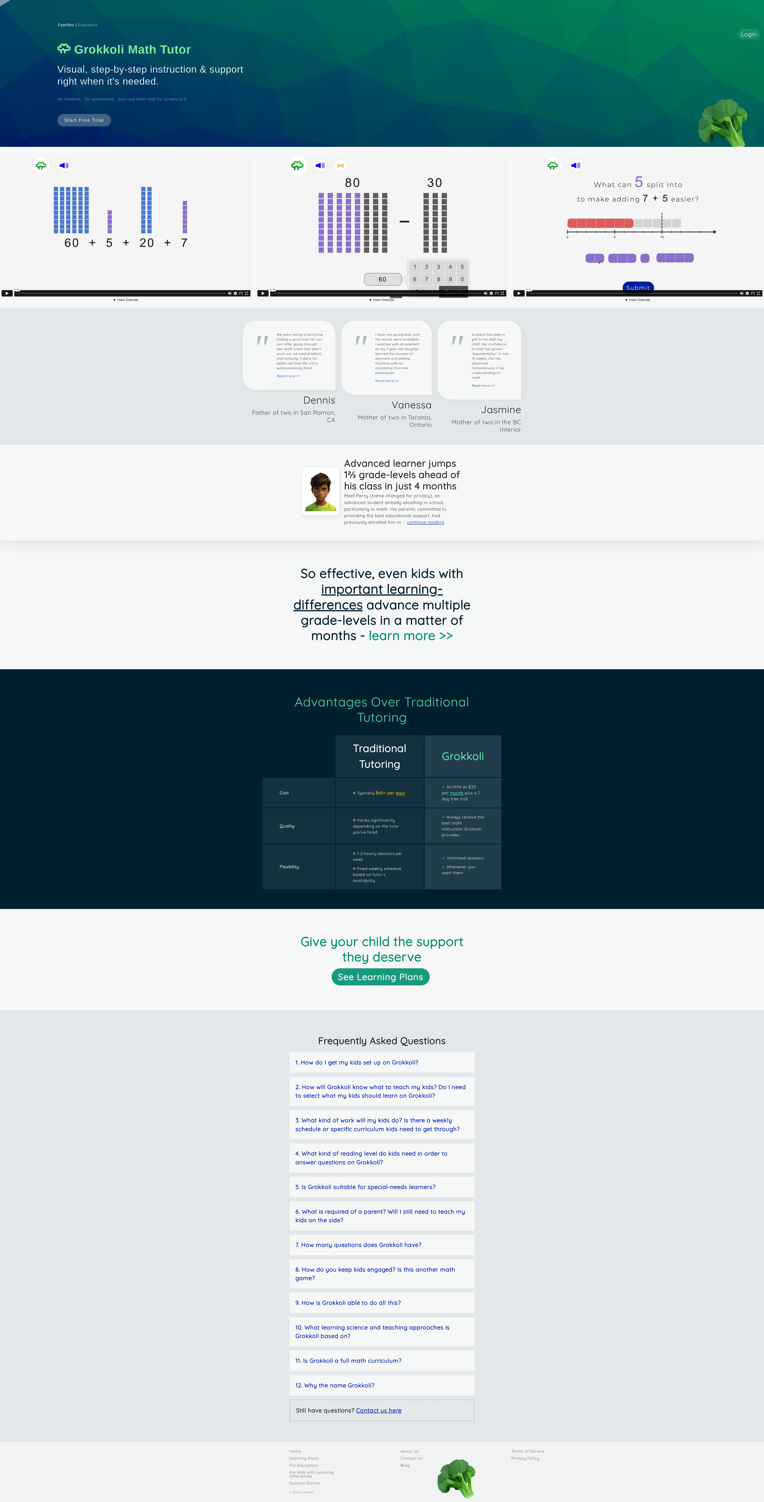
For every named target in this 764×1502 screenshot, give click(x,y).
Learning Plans (304, 1458)
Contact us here (378, 1410)
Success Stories (304, 1483)
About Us (410, 1451)
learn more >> (411, 635)
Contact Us (411, 1458)
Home (295, 1451)
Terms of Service (528, 1451)
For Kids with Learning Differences (311, 1474)
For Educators (303, 1465)
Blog (405, 1465)
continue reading (425, 522)
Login (749, 34)
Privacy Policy (525, 1458)
